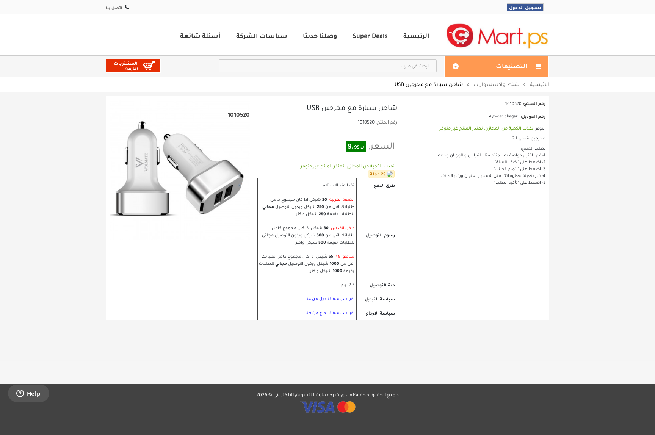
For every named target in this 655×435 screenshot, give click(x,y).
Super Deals (370, 36)
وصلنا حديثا (320, 36)
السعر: (381, 145)
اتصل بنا (114, 8)
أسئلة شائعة (200, 36)
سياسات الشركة (261, 36)
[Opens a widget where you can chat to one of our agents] (28, 394)
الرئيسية (416, 36)
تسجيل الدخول (525, 7)
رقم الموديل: (532, 116)
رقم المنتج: (386, 122)
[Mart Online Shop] (497, 35)
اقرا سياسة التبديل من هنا (329, 299)
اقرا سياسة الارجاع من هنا (330, 313)
